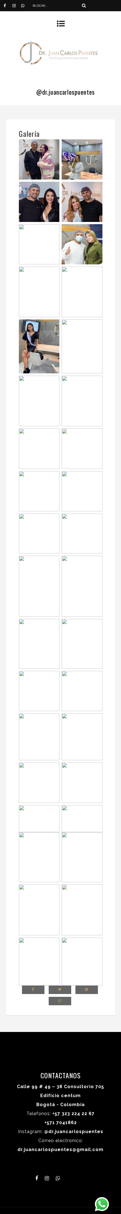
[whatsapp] (25, 5)
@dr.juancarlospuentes (65, 91)
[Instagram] (16, 5)
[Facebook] (8, 5)
